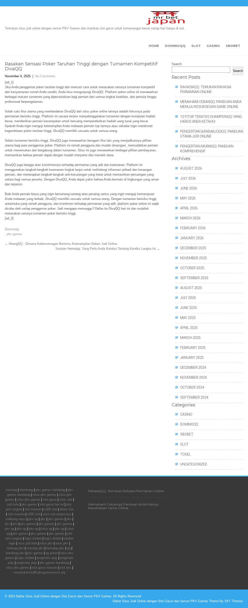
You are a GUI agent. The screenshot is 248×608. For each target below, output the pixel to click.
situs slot (65, 499)
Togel (185, 454)
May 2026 (188, 198)
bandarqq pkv (15, 553)
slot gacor (50, 499)
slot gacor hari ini (52, 504)
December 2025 (193, 248)
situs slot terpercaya (57, 514)
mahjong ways (16, 519)
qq (68, 548)
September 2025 (194, 278)
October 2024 (192, 387)
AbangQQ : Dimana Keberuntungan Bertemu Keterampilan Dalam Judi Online (61, 244)
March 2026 (190, 218)
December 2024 (193, 367)
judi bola (13, 504)
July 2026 (188, 178)
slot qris (65, 567)
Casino (213, 46)
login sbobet (33, 538)
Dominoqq (175, 46)
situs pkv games (44, 495)
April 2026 (189, 208)
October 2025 (192, 268)
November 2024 (193, 377)
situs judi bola (27, 543)
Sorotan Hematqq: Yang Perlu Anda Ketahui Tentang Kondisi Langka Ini (107, 248)
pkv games (14, 234)
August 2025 (191, 288)
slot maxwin (33, 509)
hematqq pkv (55, 548)
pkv (43, 519)
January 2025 (192, 358)
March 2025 (190, 338)
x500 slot (50, 509)
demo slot (66, 509)
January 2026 (192, 238)
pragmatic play (47, 558)
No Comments (45, 76)
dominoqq (26, 490)
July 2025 (188, 298)
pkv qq (33, 519)
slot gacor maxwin (44, 567)
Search (177, 64)
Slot (196, 46)
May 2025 (188, 318)
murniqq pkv (35, 548)
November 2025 (193, 258)
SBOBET (233, 46)
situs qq (46, 529)
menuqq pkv (15, 548)
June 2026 (188, 188)
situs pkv (46, 543)
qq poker (52, 553)
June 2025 (188, 308)
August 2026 (191, 168)
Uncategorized (193, 464)
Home (154, 46)
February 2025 (193, 348)
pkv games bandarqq (50, 490)
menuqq (11, 490)
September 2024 (194, 397)
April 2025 (189, 328)
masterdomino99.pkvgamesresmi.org (39, 572)
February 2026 (193, 228)
